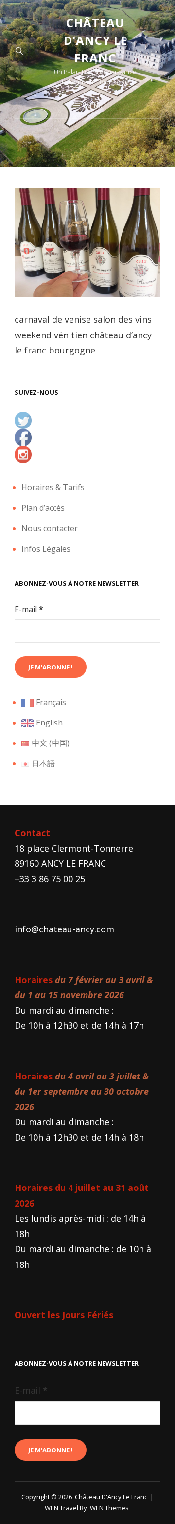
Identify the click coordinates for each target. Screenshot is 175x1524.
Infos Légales (45, 548)
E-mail (29, 609)
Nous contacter (49, 528)
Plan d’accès (43, 507)
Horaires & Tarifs (53, 487)
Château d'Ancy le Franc (95, 40)
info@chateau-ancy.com (64, 929)
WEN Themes (109, 1508)
